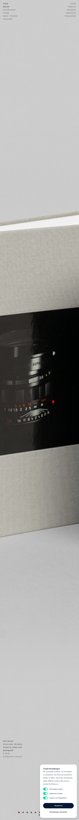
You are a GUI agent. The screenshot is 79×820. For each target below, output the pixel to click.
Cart (53, 410)
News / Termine (10, 16)
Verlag (6, 13)
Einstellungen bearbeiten (58, 812)
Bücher (6, 7)
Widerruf (72, 7)
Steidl (5, 4)
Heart (25, 410)
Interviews (7, 19)
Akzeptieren (58, 805)
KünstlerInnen (9, 10)
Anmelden (71, 10)
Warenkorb (71, 13)
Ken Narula (8, 741)
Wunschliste (70, 16)
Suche (73, 4)
